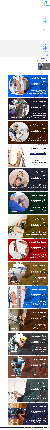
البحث (49, 72)
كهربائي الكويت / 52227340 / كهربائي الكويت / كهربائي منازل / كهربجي (37, 402)
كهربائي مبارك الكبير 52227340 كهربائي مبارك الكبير (40, 144)
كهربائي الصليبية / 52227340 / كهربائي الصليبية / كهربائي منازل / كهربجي (37, 355)
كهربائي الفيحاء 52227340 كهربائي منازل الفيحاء (41, 97)
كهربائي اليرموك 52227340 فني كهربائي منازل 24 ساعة (40, 285)
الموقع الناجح (26, 427)
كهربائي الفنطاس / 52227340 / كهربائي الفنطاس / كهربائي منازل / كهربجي (37, 308)
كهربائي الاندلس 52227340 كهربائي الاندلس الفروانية (40, 214)
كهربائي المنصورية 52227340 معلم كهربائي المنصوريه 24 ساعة (39, 261)
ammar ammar (42, 58)
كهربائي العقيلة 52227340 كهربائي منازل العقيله (41, 238)
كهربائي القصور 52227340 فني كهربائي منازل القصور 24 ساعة (39, 191)
